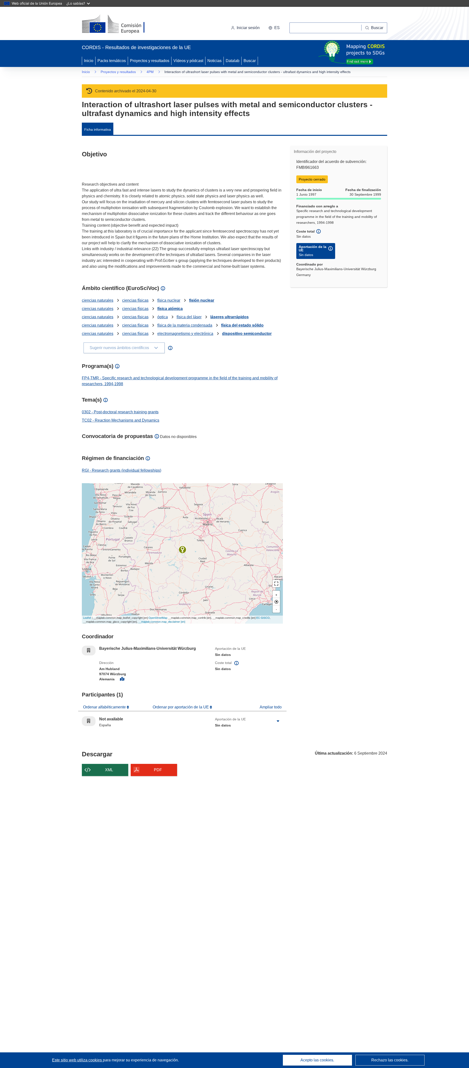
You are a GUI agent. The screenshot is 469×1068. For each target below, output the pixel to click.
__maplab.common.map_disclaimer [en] (161, 621)
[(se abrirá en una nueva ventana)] (121, 24)
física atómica (170, 309)
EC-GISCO (263, 617)
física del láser (189, 317)
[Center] (276, 601)
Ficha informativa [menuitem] (97, 129)
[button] (274, 27)
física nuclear (168, 300)
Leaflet (87, 617)
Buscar (250, 61)
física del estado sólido (242, 325)
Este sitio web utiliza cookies (77, 1060)
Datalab (232, 61)
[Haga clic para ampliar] (278, 721)
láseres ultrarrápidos (229, 317)
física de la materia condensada (184, 325)
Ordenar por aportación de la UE (181, 707)
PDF (158, 770)
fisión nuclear (201, 300)
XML (109, 770)
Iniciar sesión (248, 28)
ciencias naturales (97, 300)
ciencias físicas (135, 300)
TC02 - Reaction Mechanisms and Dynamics (120, 420)
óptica (162, 317)
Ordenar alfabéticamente (105, 707)
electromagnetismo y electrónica (185, 333)
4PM (150, 72)
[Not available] (182, 550)
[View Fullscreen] (276, 583)
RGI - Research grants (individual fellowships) (121, 470)
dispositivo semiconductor (247, 333)
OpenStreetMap (158, 617)
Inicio (88, 61)
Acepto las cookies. (317, 1060)
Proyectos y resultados (149, 61)
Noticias (214, 61)
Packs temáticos (111, 61)
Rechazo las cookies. (389, 1060)
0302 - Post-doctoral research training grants (120, 412)
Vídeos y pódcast (188, 61)
